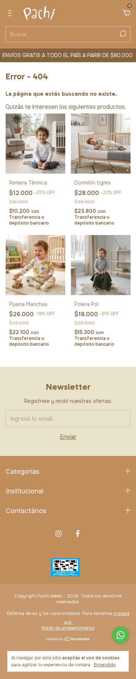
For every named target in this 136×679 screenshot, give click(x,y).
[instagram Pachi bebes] (58, 533)
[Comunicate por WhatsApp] (120, 635)
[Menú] (11, 13)
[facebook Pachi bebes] (77, 533)
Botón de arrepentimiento (68, 628)
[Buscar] (122, 34)
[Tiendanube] (68, 639)
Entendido (105, 665)
